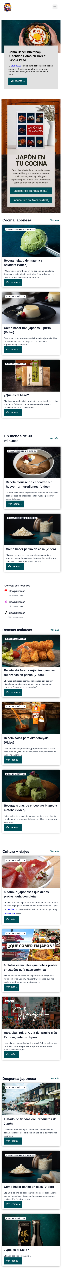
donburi (11, 909)
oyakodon (9, 913)
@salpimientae (16, 591)
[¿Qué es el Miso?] (31, 375)
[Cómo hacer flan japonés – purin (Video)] (31, 308)
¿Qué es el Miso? (16, 395)
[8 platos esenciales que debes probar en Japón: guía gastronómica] (31, 945)
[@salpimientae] (6, 590)
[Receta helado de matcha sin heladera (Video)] (31, 240)
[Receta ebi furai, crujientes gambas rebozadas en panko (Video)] (31, 650)
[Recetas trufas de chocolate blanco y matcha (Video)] (31, 785)
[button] (55, 6)
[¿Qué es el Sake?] (31, 1230)
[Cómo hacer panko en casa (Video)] (32, 529)
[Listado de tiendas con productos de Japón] (31, 1099)
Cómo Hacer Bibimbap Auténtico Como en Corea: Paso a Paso (27, 56)
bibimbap (16, 65)
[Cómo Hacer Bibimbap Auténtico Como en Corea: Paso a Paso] (31, 36)
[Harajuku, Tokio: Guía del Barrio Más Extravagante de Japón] (31, 1012)
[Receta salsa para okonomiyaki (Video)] (31, 718)
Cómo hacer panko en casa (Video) (31, 549)
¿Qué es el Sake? (16, 1249)
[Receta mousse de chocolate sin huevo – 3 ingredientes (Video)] (32, 462)
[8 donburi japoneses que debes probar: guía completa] (31, 872)
